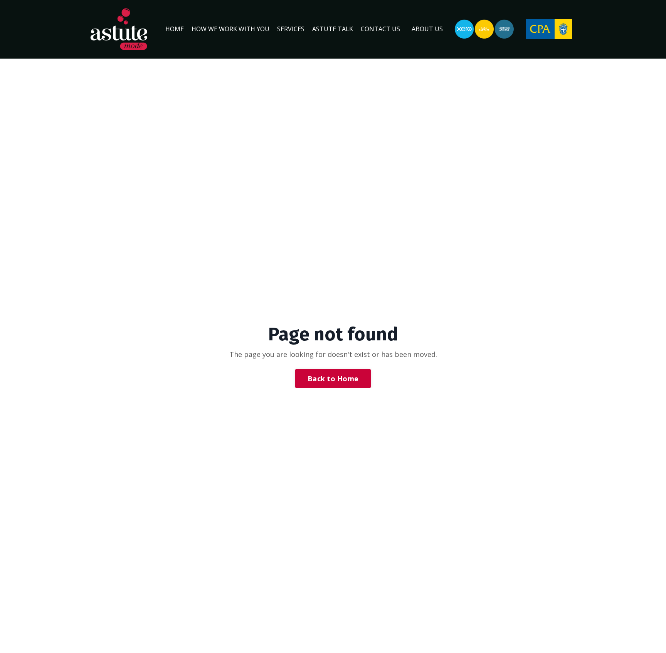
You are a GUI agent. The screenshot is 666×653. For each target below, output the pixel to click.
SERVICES (290, 29)
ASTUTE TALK (332, 29)
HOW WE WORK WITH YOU (230, 29)
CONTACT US (380, 29)
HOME (174, 29)
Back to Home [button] (333, 378)
